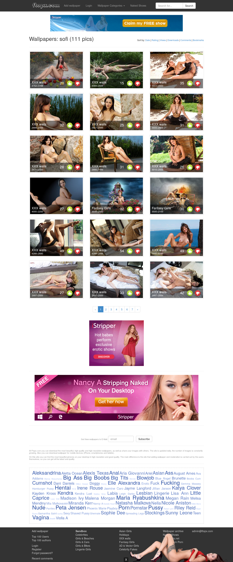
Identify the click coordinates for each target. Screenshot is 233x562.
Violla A (62, 517)
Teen (197, 513)
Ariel (148, 473)
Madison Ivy (72, 498)
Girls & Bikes (83, 545)
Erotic (145, 483)
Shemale (95, 513)
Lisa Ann (180, 493)
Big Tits (119, 477)
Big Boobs (97, 477)
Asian (158, 472)
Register (37, 549)
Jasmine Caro (113, 488)
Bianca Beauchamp (53, 478)
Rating (155, 40)
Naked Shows (138, 5)
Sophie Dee (113, 512)
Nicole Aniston (176, 502)
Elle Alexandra (124, 482)
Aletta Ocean (71, 473)
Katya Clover (186, 487)
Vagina (40, 517)
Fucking (170, 482)
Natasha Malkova (133, 502)
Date (147, 40)
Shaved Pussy (80, 513)
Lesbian (144, 492)
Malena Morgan (100, 498)
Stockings (155, 512)
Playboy (112, 508)
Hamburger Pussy (43, 488)
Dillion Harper (82, 483)
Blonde (133, 478)
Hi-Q (74, 488)
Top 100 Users (40, 536)
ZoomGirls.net (171, 538)
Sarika (60, 513)
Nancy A (98, 503)
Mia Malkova (55, 503)
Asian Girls (125, 531)
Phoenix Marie (96, 508)
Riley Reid (185, 507)
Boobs (190, 478)
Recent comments (42, 558)
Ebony (103, 483)
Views (163, 40)
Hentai (63, 487)
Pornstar (138, 507)
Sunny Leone (178, 512)
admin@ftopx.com (202, 531)
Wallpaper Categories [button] (110, 5)
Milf (66, 503)
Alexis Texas (96, 472)
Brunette (179, 478)
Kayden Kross (44, 493)
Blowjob (145, 477)
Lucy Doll (55, 498)
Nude (39, 507)
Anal (114, 472)
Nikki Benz (196, 503)
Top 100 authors (41, 540)
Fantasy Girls (101, 208)
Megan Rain (177, 498)
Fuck (154, 483)
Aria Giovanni (132, 473)
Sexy (66, 513)
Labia (112, 493)
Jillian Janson (161, 488)
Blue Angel (163, 478)
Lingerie (161, 493)
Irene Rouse (90, 487)
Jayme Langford (137, 488)
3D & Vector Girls (129, 545)
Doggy (95, 483)
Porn (124, 507)
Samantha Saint (47, 513)
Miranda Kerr (80, 503)
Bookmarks (198, 40)
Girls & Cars (82, 542)
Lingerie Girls (83, 549)
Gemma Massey (191, 483)
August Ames (184, 473)
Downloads (173, 40)
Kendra (65, 492)
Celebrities (82, 534)
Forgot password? (42, 553)
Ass (169, 472)
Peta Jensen (71, 507)
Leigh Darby (127, 493)
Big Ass (72, 477)
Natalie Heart (109, 503)
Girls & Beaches (85, 538)
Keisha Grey (100, 494)
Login (89, 5)
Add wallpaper (72, 5)
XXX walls (39, 82)
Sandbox (81, 531)
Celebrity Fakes (128, 549)
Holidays (124, 534)
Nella (156, 503)
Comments (185, 40)
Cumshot (42, 482)
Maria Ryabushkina (140, 497)
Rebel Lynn (169, 508)
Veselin (53, 518)
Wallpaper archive (173, 531)
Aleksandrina (46, 472)
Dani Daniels (64, 483)
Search (189, 5)
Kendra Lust (83, 493)
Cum (198, 478)
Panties (50, 508)
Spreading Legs (135, 513)
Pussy (155, 507)
